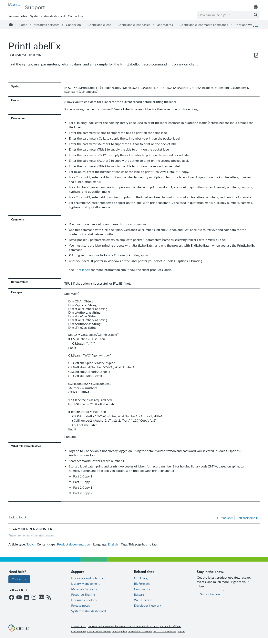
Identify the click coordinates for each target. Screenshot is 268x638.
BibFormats (142, 583)
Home (23, 24)
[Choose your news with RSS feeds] (49, 597)
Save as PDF (256, 55)
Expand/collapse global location (255, 25)
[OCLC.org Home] (19, 630)
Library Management (85, 583)
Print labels (82, 269)
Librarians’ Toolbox (84, 600)
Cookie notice (78, 631)
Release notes (17, 16)
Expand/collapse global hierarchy (11, 25)
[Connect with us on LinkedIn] (26, 597)
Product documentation (73, 544)
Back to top (15, 517)
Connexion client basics (134, 24)
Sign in (181, 631)
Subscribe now (210, 594)
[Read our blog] (41, 597)
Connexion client (99, 24)
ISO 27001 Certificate (164, 631)
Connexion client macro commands (204, 24)
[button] (256, 15)
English (113, 544)
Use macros (165, 24)
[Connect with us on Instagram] (34, 597)
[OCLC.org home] (14, 4)
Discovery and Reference (88, 578)
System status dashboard (47, 16)
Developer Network (147, 605)
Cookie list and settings (99, 631)
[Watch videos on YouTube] (19, 597)
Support (35, 7)
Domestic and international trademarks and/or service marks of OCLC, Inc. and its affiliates (134, 626)
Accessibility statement (140, 631)
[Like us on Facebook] (11, 597)
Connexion (73, 24)
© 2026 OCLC (78, 626)
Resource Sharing (83, 594)
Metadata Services (46, 24)
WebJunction (143, 600)
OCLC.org (141, 578)
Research (140, 594)
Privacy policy (119, 631)
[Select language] (256, 7)
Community (142, 589)
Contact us (75, 16)
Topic (30, 544)
